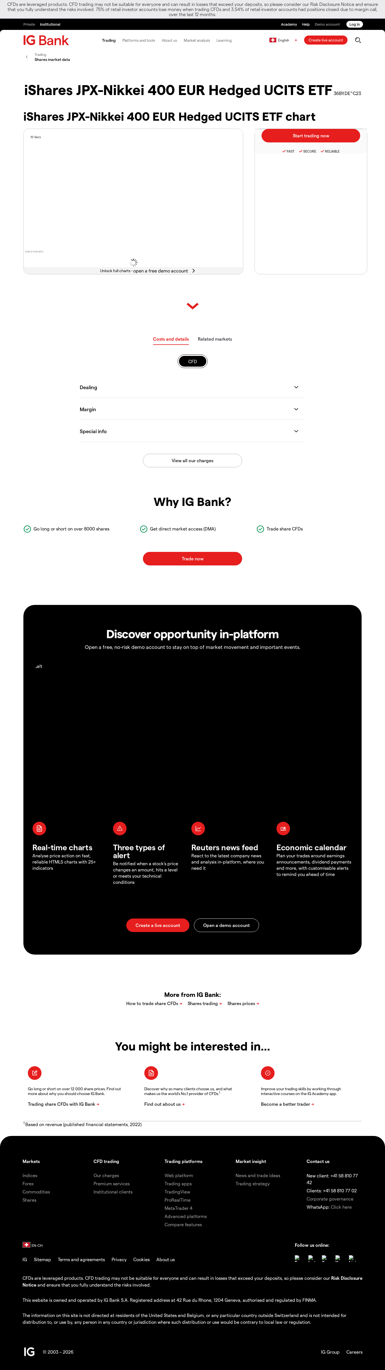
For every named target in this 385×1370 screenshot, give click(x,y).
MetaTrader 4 (179, 1208)
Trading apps (178, 1183)
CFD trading (106, 1161)
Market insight (251, 1161)
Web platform (179, 1175)
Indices (30, 1175)
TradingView (177, 1191)
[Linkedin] (352, 1258)
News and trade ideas (258, 1175)
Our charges (106, 1175)
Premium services (112, 1183)
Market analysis (197, 40)
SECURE (309, 151)
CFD (192, 361)
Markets (31, 1161)
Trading (108, 40)
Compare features (183, 1224)
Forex (28, 1183)
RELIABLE (332, 151)
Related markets (215, 339)
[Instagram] (311, 1258)
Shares (29, 1199)
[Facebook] (298, 1258)
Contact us (318, 1161)
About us (169, 40)
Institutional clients (113, 1191)
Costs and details (171, 339)
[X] (325, 1258)
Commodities (36, 1191)
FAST (291, 151)
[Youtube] (338, 1258)
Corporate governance (330, 1198)
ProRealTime (178, 1199)
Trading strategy (253, 1183)
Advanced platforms (186, 1216)
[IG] (46, 40)
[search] (358, 40)
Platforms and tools (138, 40)
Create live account (326, 40)
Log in (354, 24)
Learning (223, 40)
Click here (341, 1207)
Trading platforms (183, 1161)
